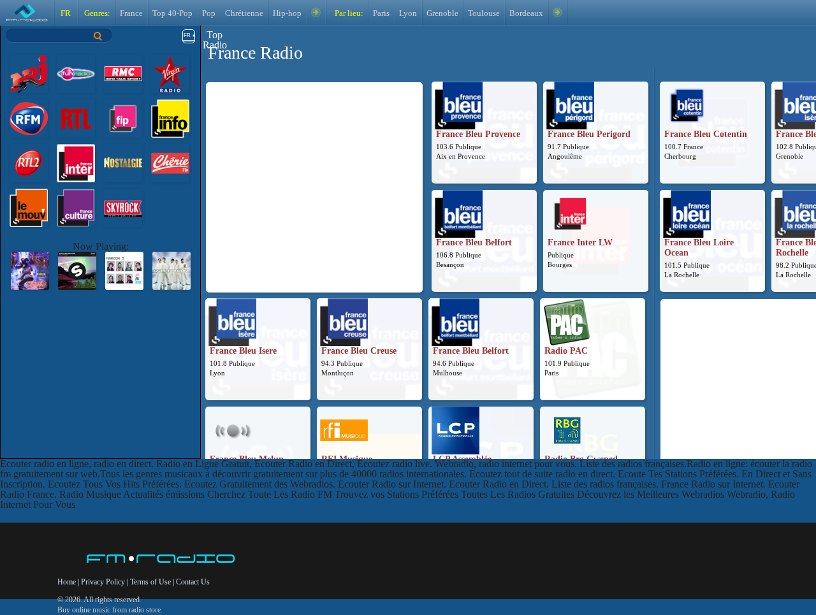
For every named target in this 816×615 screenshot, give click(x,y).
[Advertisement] (314, 174)
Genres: (96, 13)
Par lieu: (348, 13)
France (131, 13)
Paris (381, 13)
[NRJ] (29, 73)
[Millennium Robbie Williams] (171, 270)
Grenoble (442, 13)
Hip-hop (287, 13)
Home (67, 581)
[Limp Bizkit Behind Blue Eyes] (30, 270)
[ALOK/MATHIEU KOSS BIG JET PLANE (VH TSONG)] (77, 270)
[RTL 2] (29, 162)
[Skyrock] (123, 207)
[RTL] (76, 117)
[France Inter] (76, 162)
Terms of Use (151, 581)
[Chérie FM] (170, 162)
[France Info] (170, 117)
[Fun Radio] (76, 73)
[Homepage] (161, 559)
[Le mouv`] (29, 207)
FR (66, 13)
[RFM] (29, 117)
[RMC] (123, 73)
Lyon (408, 13)
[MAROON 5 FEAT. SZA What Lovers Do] (124, 270)
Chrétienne (244, 13)
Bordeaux (526, 13)
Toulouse (484, 13)
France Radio (255, 52)
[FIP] (123, 117)
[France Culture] (76, 207)
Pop (208, 13)
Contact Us (193, 581)
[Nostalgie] (123, 162)
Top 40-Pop (172, 13)
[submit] (98, 36)
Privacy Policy (103, 581)
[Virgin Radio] (170, 73)
